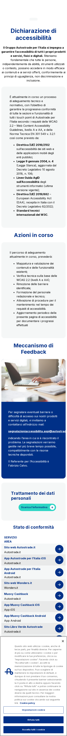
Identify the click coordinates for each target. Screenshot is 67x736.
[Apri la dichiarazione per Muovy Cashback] (59, 596)
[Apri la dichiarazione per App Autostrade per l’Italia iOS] (59, 560)
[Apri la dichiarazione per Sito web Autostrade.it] (59, 549)
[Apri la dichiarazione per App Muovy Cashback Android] (59, 617)
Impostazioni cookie (33, 709)
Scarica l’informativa (34, 507)
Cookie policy (27, 703)
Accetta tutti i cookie (33, 729)
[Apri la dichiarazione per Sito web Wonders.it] (59, 585)
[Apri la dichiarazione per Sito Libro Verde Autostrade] (59, 628)
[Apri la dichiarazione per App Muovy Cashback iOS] (59, 606)
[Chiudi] (63, 641)
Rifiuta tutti (33, 719)
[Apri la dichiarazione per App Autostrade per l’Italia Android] (59, 572)
